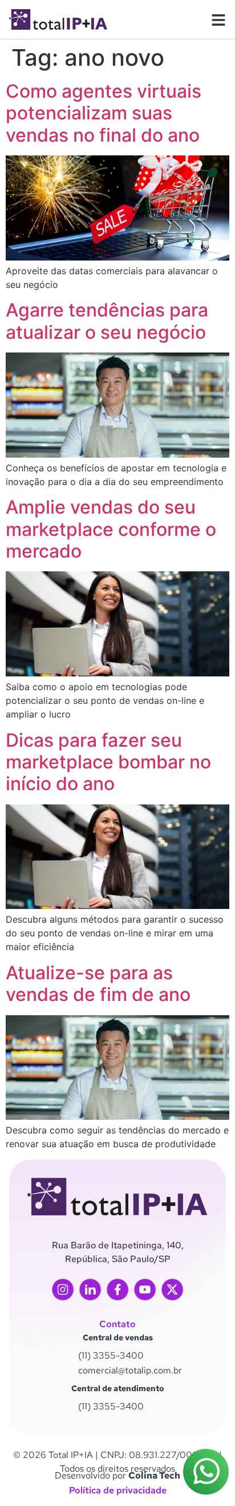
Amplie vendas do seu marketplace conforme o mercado (111, 529)
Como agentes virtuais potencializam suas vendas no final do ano (103, 113)
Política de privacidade (118, 1490)
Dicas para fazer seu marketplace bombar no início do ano (108, 762)
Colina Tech (154, 1475)
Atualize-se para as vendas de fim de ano (98, 984)
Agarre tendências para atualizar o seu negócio (107, 321)
